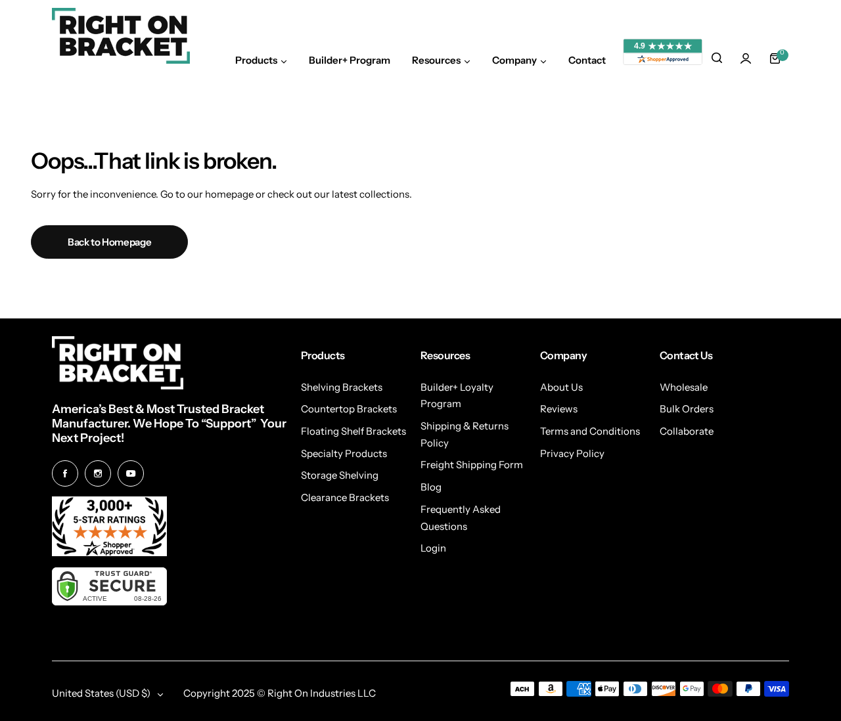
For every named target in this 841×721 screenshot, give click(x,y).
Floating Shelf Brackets (353, 431)
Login (433, 548)
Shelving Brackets (341, 387)
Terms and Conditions (590, 431)
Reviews (559, 409)
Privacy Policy (572, 453)
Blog (431, 487)
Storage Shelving (339, 475)
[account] (745, 58)
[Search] (716, 58)
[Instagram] (98, 473)
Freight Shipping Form (471, 464)
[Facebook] (65, 473)
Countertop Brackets (349, 409)
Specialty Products (344, 453)
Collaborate (687, 431)
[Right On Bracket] (121, 36)
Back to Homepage (109, 242)
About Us (561, 387)
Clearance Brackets (345, 497)
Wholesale (684, 387)
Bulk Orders (687, 409)
